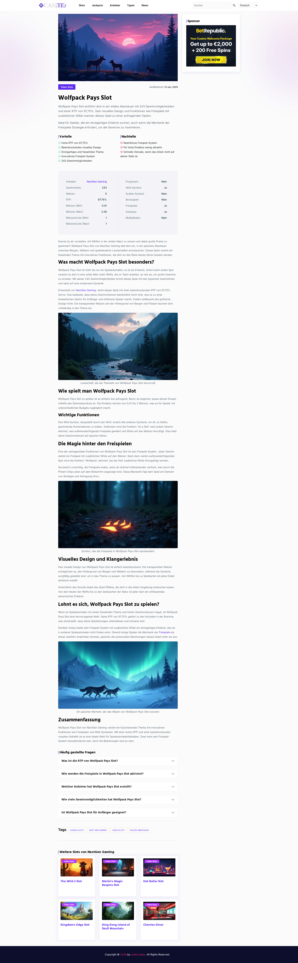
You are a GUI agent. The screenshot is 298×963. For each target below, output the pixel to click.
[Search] (234, 5)
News (145, 5)
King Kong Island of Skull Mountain (116, 926)
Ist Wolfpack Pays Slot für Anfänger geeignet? (93, 812)
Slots (82, 5)
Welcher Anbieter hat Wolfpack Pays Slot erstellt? (96, 786)
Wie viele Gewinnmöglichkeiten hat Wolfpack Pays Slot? (101, 799)
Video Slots (67, 87)
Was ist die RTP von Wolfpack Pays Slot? (89, 760)
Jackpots (97, 5)
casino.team (138, 954)
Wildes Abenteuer (139, 830)
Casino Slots (77, 830)
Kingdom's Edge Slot (75, 924)
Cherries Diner (153, 924)
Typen (131, 5)
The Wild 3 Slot (71, 881)
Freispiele (164, 632)
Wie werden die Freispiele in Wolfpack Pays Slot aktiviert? (102, 773)
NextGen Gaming (97, 181)
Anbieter (115, 5)
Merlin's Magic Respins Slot (112, 883)
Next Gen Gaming (98, 830)
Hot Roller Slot (153, 881)
